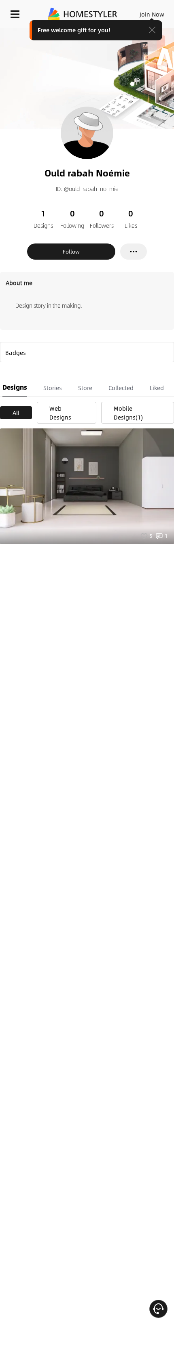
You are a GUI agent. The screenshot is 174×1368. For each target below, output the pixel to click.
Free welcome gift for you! (74, 30)
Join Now (152, 14)
